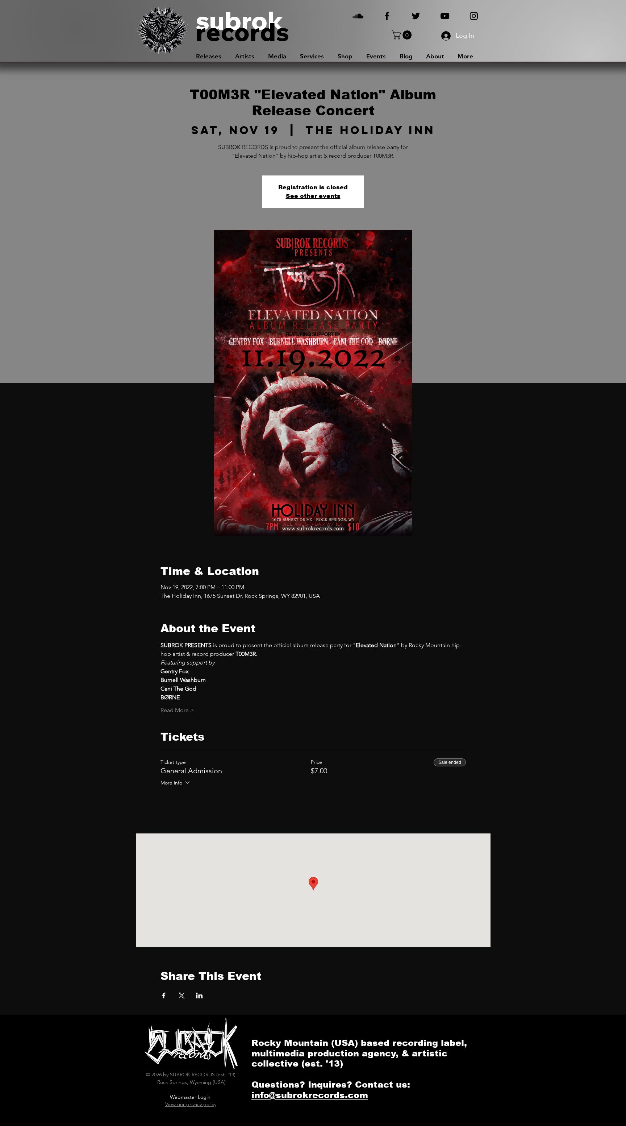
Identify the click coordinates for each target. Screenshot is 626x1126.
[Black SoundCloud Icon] (357, 16)
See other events (313, 196)
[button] (403, 35)
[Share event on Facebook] (163, 995)
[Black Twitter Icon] (415, 16)
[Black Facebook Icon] (386, 16)
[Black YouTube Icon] (444, 16)
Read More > (177, 710)
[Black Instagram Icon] (473, 16)
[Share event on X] (181, 995)
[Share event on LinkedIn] (199, 995)
